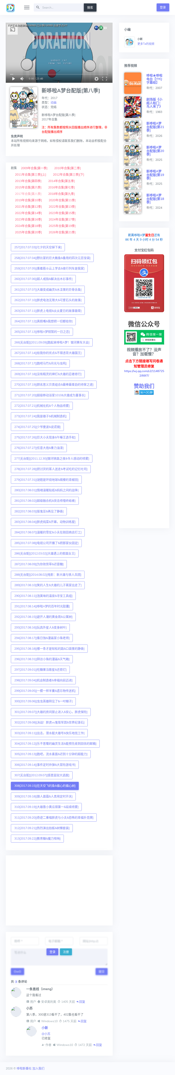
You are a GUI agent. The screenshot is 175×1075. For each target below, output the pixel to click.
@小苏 (46, 1034)
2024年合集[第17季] (62, 219)
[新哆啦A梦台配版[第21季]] (135, 131)
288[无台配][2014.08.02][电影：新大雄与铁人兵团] (47, 575)
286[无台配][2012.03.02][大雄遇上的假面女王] (44, 554)
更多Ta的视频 (145, 44)
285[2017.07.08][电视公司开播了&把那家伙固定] (46, 543)
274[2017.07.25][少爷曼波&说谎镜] (37, 427)
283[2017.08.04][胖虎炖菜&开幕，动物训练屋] (45, 522)
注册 (66, 952)
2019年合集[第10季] (28, 200)
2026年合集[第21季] (62, 232)
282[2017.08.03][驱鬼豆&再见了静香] (39, 511)
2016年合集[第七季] (61, 187)
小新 (45, 1028)
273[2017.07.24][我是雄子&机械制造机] (40, 416)
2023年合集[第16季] (28, 219)
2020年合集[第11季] (62, 200)
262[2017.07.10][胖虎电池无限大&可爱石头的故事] (48, 300)
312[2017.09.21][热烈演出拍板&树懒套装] (42, 828)
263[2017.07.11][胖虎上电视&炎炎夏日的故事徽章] (48, 311)
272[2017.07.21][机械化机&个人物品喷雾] (42, 406)
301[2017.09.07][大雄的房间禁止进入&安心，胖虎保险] (51, 712)
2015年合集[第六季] (28, 187)
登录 (163, 7)
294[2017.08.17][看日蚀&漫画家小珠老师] (42, 638)
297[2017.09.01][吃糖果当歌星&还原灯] (40, 670)
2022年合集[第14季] (28, 213)
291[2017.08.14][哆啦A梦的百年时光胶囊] (42, 606)
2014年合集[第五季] (61, 181)
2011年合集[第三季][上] (30, 175)
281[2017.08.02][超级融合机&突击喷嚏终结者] (45, 501)
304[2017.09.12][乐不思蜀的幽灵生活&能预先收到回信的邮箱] (55, 744)
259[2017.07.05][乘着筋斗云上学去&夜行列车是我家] (49, 268)
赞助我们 (144, 386)
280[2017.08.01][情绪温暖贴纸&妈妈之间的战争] (46, 490)
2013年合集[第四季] (28, 181)
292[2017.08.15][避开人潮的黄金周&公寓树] (43, 617)
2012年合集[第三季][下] (68, 175)
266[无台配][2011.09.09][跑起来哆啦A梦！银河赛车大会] (51, 342)
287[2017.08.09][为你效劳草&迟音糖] (39, 564)
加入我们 (38, 1068)
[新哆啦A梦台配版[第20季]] (135, 155)
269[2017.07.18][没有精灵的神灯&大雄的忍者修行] (48, 374)
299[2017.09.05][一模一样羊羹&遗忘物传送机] (45, 691)
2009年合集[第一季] (34, 168)
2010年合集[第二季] (67, 168)
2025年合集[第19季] (62, 226)
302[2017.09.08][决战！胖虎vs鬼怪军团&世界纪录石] (49, 722)
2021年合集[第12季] (28, 207)
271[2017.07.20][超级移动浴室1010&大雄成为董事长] (49, 395)
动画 (54, 103)
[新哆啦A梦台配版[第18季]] (135, 203)
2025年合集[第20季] (28, 232)
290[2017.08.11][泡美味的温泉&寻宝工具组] (43, 596)
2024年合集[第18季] (28, 226)
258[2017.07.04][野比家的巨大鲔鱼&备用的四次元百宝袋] (52, 258)
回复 (82, 1002)
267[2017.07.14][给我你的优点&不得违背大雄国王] (48, 353)
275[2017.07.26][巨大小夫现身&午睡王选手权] (45, 437)
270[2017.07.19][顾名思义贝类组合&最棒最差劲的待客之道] (53, 385)
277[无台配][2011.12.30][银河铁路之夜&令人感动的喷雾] (51, 459)
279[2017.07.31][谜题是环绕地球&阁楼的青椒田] (46, 480)
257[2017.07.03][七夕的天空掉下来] (38, 247)
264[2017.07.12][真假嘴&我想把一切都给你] (43, 321)
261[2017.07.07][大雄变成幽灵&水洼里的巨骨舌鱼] (48, 290)
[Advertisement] (59, 890)
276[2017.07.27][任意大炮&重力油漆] (39, 448)
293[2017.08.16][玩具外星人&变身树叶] (40, 627)
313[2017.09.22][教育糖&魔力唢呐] (37, 839)
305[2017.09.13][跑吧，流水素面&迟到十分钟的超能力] (51, 754)
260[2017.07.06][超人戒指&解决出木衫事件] (43, 279)
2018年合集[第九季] (61, 194)
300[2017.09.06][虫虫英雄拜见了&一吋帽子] (43, 701)
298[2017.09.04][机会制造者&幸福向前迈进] (43, 680)
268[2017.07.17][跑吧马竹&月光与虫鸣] (40, 363)
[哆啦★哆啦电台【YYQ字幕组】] (135, 83)
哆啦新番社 (24, 1068)
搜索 (90, 8)
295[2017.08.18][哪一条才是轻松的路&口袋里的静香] (49, 649)
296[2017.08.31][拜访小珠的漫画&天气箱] (42, 659)
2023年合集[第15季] (62, 213)
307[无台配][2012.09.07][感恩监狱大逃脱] (41, 775)
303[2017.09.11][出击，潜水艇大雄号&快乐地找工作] (49, 733)
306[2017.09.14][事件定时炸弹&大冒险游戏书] (45, 765)
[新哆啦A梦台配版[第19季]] (135, 179)
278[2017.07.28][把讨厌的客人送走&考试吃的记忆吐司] (51, 469)
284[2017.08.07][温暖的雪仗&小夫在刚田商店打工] (48, 532)
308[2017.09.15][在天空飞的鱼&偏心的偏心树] (45, 786)
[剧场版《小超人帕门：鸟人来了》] (135, 107)
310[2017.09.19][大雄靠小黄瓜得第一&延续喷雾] (46, 807)
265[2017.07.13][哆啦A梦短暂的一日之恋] (42, 332)
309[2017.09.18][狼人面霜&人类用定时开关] (43, 796)
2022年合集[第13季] (62, 207)
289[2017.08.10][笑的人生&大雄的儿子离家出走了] (48, 585)
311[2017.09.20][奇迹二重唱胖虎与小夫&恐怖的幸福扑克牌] (53, 818)
